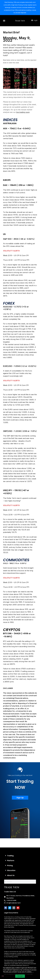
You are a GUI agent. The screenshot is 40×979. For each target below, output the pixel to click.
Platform (10, 860)
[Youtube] (17, 907)
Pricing (10, 865)
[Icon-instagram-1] (13, 907)
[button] (4, 20)
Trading (10, 856)
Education (11, 870)
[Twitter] (9, 907)
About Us (10, 875)
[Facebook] (5, 907)
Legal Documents (11, 913)
